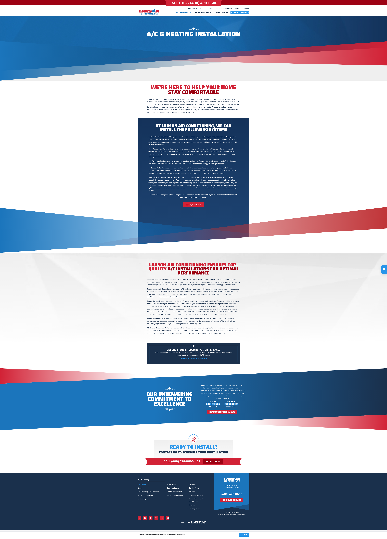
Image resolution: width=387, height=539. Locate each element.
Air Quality (142, 499)
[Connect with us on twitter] (156, 518)
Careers (246, 8)
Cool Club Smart (173, 488)
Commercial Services (174, 491)
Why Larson (222, 12)
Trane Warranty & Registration (196, 500)
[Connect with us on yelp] (139, 518)
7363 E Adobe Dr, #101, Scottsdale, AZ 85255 (231, 486)
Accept (244, 535)
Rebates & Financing (224, 8)
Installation (142, 484)
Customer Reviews (196, 495)
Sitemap (192, 505)
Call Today (193, 3)
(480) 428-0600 (231, 494)
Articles (237, 8)
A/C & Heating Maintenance (148, 491)
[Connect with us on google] (145, 518)
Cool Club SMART (206, 8)
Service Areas (192, 8)
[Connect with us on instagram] (167, 518)
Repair (140, 488)
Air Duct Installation (145, 495)
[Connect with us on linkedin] (162, 518)
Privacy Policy (194, 509)
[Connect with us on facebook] (150, 518)
